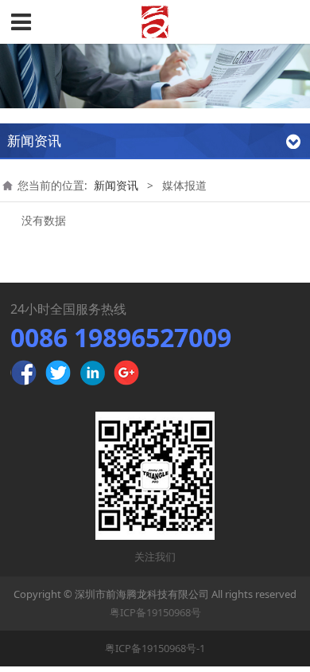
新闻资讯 (116, 185)
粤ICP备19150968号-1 (155, 648)
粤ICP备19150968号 (155, 612)
